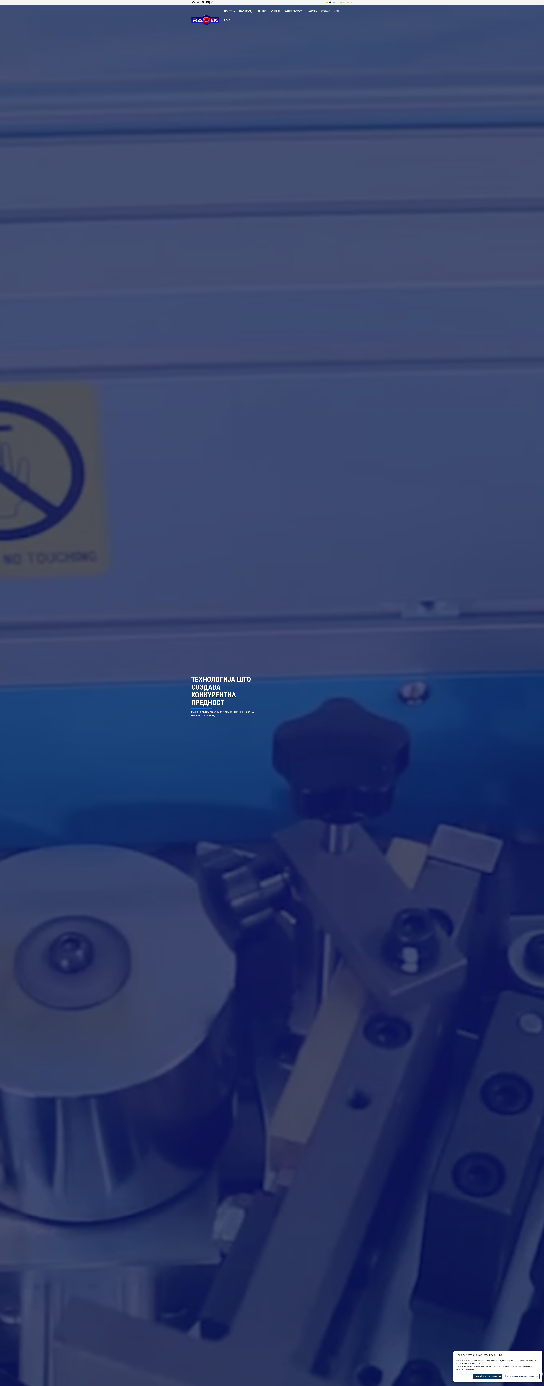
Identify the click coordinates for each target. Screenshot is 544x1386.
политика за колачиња (465, 1369)
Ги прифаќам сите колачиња (488, 1376)
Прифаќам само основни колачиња (521, 1376)
